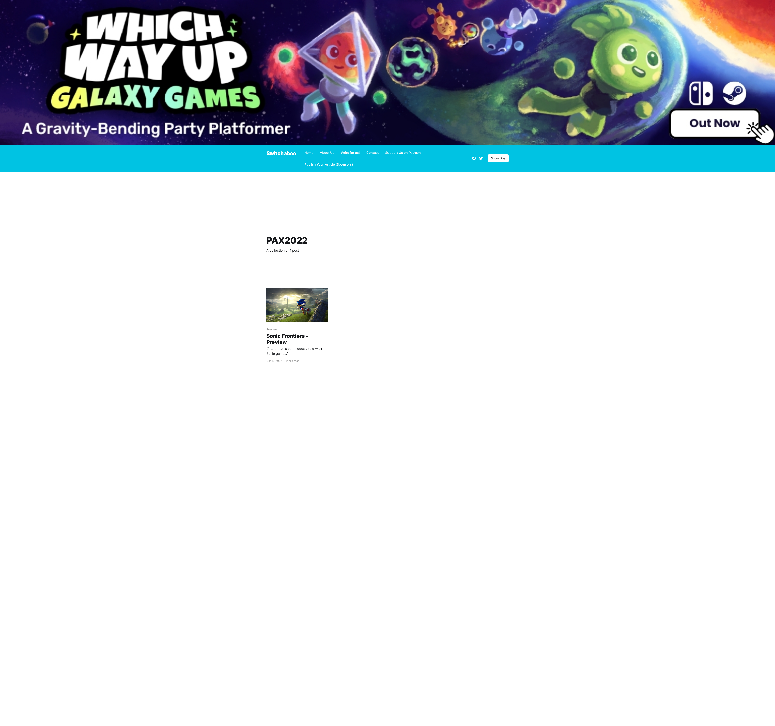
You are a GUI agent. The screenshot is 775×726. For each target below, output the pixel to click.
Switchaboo (281, 153)
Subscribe (498, 158)
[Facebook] (474, 158)
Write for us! (350, 152)
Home (308, 152)
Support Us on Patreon (403, 152)
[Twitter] (481, 158)
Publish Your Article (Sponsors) (328, 164)
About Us (327, 152)
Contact (372, 152)
